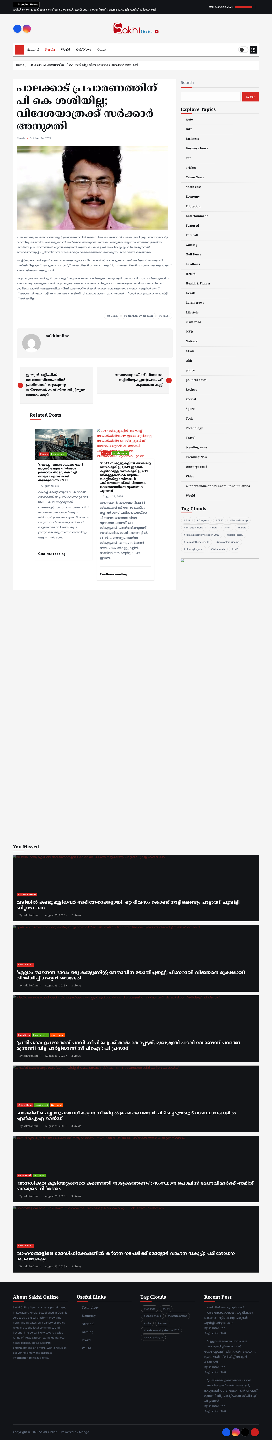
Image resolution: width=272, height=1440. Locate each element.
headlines (193, 264)
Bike (189, 129)
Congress (204, 520)
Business (192, 139)
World (65, 50)
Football (192, 235)
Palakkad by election (139, 316)
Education (193, 206)
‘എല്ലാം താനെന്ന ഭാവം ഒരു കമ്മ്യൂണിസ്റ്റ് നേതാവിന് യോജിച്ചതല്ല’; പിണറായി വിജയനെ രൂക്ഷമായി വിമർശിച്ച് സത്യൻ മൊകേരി (230, 1352)
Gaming (191, 245)
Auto (189, 120)
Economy (193, 197)
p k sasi (113, 316)
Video (190, 477)
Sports (190, 409)
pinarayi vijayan (195, 549)
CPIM (220, 520)
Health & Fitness (198, 284)
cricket (191, 168)
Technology (194, 428)
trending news (197, 448)
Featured (192, 226)
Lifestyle (192, 313)
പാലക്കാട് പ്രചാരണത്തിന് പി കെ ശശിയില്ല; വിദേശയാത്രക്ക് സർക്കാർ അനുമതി (83, 65)
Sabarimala (218, 549)
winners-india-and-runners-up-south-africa (218, 486)
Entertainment (197, 216)
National (33, 50)
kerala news (58, 454)
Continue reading (52, 554)
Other (101, 50)
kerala (242, 528)
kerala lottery (235, 535)
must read (193, 322)
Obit (189, 361)
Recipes (191, 390)
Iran (228, 528)
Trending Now (196, 457)
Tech (189, 419)
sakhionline (57, 336)
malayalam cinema (228, 542)
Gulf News (83, 50)
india (214, 528)
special (191, 399)
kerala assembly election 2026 (203, 535)
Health (191, 274)
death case (194, 187)
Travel (165, 316)
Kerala (50, 50)
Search (187, 82)
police (190, 370)
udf (236, 549)
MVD (189, 332)
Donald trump (240, 520)
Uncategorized (196, 467)
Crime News (195, 177)
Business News (197, 148)
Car (188, 158)
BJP (188, 520)
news (190, 351)
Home (20, 65)
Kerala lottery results (197, 542)
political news (196, 380)
